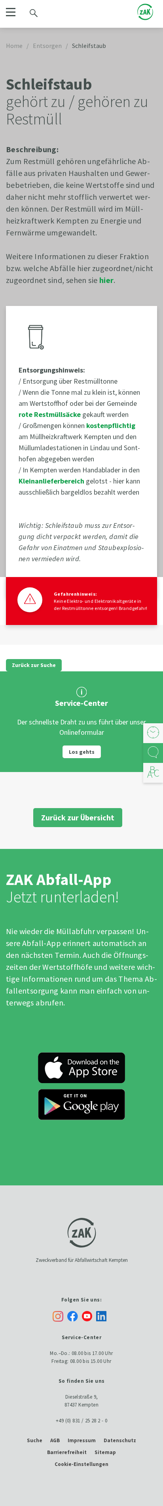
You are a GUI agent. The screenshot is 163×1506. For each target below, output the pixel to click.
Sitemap (105, 1452)
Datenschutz (120, 1440)
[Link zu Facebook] (74, 1315)
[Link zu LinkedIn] (103, 1315)
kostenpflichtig (110, 425)
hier (106, 280)
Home (14, 46)
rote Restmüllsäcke (50, 414)
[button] (10, 12)
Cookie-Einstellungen (81, 1464)
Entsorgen (47, 46)
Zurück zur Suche (34, 665)
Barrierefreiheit (67, 1452)
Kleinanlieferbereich (51, 480)
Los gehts (82, 751)
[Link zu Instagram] (58, 1316)
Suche (34, 1440)
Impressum (82, 1440)
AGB (55, 1440)
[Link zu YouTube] (89, 1315)
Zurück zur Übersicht (77, 817)
